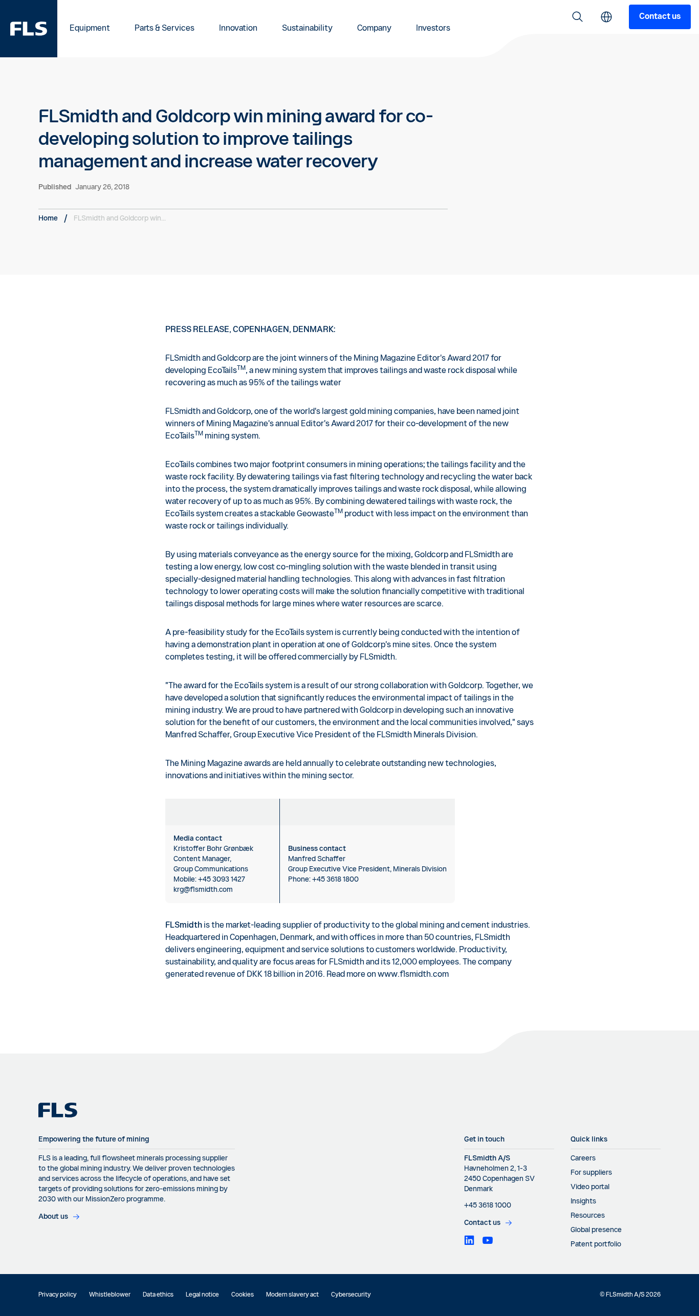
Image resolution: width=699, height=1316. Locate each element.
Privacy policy (57, 1295)
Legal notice (202, 1295)
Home (48, 218)
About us (53, 1217)
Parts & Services (164, 28)
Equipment (90, 28)
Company (374, 28)
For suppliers (591, 1173)
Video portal (590, 1187)
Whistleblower (109, 1295)
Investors (433, 28)
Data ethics (158, 1295)
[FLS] (28, 28)
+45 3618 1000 (487, 1205)
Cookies (242, 1295)
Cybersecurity (351, 1295)
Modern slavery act (292, 1295)
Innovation (238, 28)
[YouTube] (488, 1240)
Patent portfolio (596, 1244)
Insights (583, 1201)
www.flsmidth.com (413, 974)
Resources (588, 1216)
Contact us (660, 16)
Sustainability (307, 28)
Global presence (596, 1230)
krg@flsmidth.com (203, 890)
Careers (583, 1158)
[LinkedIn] (469, 1240)
